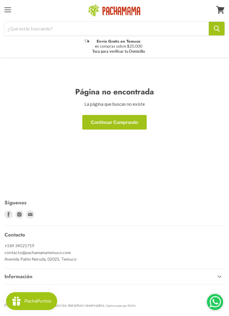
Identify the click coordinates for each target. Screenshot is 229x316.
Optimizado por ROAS (120, 305)
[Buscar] (217, 28)
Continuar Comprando (114, 122)
